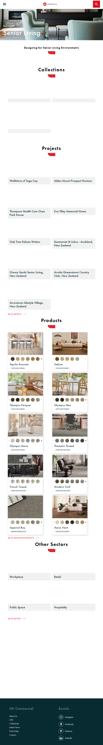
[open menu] (4, 4)
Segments (9, 26)
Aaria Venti (61, 527)
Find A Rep (14, 731)
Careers (12, 735)
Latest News (14, 727)
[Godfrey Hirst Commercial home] (50, 4)
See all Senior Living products (21, 538)
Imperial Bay (17, 527)
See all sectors (14, 619)
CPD (11, 720)
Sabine (58, 364)
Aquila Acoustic (19, 364)
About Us (13, 716)
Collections (14, 723)
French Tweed (18, 487)
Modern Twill (62, 487)
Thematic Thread (64, 446)
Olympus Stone (19, 446)
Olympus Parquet (20, 405)
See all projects (14, 314)
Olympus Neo (62, 405)
